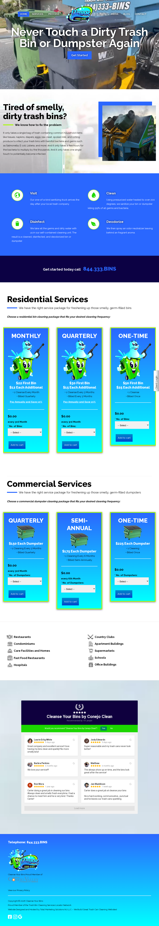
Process (53, 14)
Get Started (79, 55)
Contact (141, 14)
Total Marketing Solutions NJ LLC (56, 909)
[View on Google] (74, 739)
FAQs (103, 14)
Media (114, 14)
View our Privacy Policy (19, 890)
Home (23, 14)
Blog (126, 14)
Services (37, 14)
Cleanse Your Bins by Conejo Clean (79, 716)
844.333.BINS (99, 269)
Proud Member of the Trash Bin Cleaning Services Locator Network (39, 905)
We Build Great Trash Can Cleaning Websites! (95, 909)
